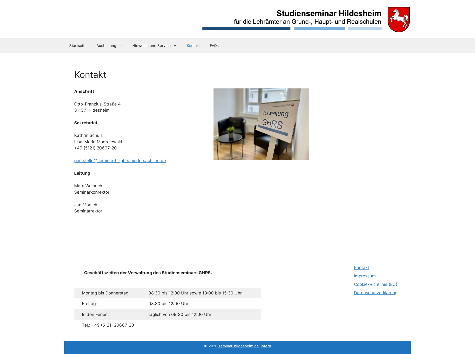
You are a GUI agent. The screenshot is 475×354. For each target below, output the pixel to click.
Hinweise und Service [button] (151, 45)
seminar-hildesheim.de (238, 346)
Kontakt (193, 45)
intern (266, 346)
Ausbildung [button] (106, 45)
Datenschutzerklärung (376, 292)
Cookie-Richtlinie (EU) (375, 284)
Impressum (365, 275)
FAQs (214, 45)
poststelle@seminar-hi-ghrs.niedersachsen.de (120, 160)
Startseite (78, 45)
